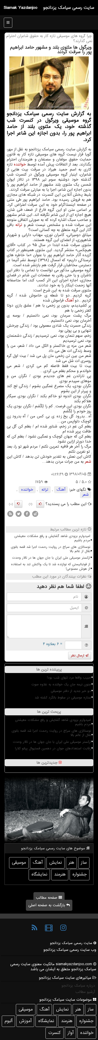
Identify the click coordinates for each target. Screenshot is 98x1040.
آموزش (25, 1021)
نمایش (55, 862)
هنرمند (60, 874)
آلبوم (8, 1021)
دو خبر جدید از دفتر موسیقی (71, 691)
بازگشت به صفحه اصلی (47, 905)
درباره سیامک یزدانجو (78, 985)
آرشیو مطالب (85, 992)
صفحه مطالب (47, 898)
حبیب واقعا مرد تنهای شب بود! (69, 677)
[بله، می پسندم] (40, 504)
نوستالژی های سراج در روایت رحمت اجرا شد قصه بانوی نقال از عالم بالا (50, 549)
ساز (84, 862)
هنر (71, 862)
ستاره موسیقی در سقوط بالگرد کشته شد (63, 697)
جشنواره (79, 874)
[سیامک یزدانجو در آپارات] (49, 927)
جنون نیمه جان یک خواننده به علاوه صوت (61, 684)
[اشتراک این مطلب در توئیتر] (18, 514)
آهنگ (69, 300)
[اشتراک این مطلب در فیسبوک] (26, 514)
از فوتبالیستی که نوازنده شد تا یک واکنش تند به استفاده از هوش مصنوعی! (50, 566)
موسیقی (19, 862)
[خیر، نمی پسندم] (18, 504)
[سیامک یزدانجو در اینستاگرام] (63, 927)
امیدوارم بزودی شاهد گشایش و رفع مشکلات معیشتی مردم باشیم (52, 538)
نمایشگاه (39, 874)
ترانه (18, 225)
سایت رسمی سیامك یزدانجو (68, 8)
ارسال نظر (78, 655)
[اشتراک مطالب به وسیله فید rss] (10, 514)
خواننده (20, 164)
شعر (88, 462)
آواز (70, 1032)
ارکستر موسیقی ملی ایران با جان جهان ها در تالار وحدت (51, 557)
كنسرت (54, 1032)
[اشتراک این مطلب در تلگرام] (35, 514)
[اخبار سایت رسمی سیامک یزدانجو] (34, 927)
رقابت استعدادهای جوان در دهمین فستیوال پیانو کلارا (53, 748)
